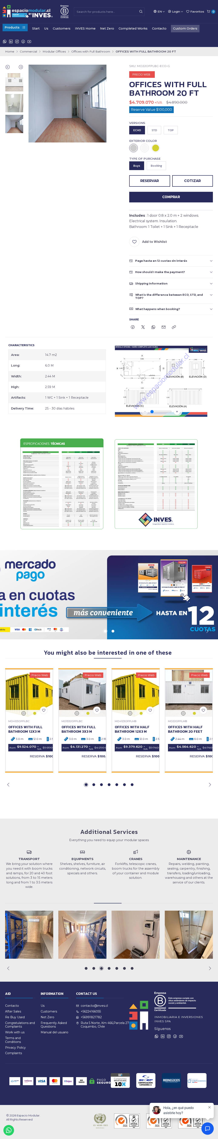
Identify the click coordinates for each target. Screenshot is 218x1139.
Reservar (149, 181)
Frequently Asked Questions (54, 1025)
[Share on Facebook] (132, 327)
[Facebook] (23, 41)
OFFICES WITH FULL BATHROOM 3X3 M (79, 729)
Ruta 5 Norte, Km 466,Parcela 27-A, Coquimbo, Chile (107, 1025)
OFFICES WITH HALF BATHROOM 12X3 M (132, 729)
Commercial (28, 51)
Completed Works (133, 28)
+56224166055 (91, 1011)
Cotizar (192, 181)
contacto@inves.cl (94, 1006)
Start (36, 28)
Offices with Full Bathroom (90, 51)
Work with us (14, 1032)
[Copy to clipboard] (173, 327)
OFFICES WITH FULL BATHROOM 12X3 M (25, 729)
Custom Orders (185, 28)
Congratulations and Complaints (20, 1025)
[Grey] (133, 148)
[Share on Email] (163, 327)
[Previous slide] (9, 68)
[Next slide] (18, 68)
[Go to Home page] (36, 11)
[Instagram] (17, 41)
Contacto (159, 28)
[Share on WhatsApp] (153, 327)
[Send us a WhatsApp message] (8, 1130)
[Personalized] (155, 148)
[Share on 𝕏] (143, 327)
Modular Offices (54, 51)
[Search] (141, 11)
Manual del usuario (54, 1032)
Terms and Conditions (13, 1040)
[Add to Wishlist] (43, 710)
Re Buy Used (15, 1017)
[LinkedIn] (11, 41)
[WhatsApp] (5, 41)
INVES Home (85, 28)
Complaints (13, 1053)
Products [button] (12, 27)
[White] (144, 148)
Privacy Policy (15, 1047)
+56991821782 (91, 1017)
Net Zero (107, 28)
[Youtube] (29, 41)
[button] (105, 631)
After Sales (13, 1011)
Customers (61, 28)
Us (46, 28)
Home (9, 51)
